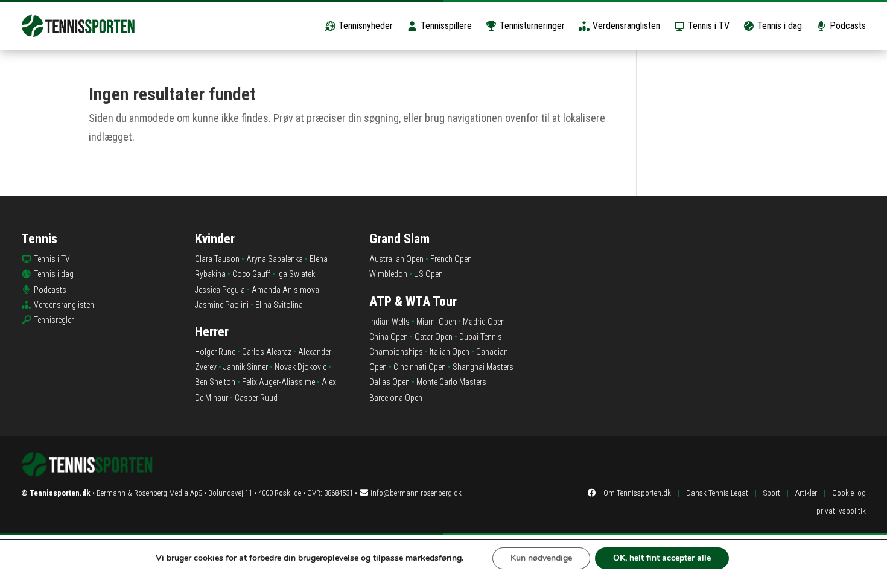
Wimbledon (388, 274)
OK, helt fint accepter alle (662, 558)
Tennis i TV (707, 25)
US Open (428, 274)
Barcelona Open (395, 398)
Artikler (806, 492)
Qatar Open (434, 337)
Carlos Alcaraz (266, 352)
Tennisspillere (445, 25)
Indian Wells (389, 322)
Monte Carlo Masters (451, 382)
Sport (771, 492)
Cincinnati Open (419, 367)
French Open (451, 259)
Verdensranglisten (625, 25)
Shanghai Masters (483, 367)
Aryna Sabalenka (274, 259)
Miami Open (436, 322)
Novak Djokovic (300, 367)
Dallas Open (389, 382)
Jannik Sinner (245, 367)
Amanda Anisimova (285, 290)
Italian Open (449, 352)
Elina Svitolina (279, 305)
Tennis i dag (778, 25)
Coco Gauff (251, 274)
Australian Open (396, 259)
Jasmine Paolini (222, 305)
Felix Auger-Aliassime (278, 382)
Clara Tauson (217, 259)
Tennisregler (54, 320)
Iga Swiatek (296, 274)
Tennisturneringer (531, 25)
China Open (388, 337)
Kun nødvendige (541, 558)
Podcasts (846, 25)
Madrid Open (484, 322)
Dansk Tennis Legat (717, 492)
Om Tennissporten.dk (637, 492)
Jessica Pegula (220, 290)
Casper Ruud (256, 398)
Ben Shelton (215, 382)
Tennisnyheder (364, 25)
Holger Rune (215, 352)
